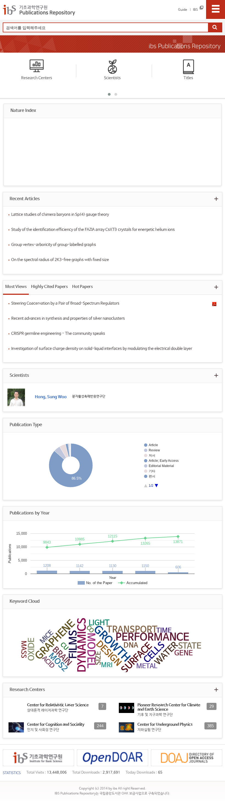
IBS (195, 10)
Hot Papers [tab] (82, 286)
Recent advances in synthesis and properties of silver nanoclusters (68, 318)
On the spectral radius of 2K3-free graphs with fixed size (60, 259)
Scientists (112, 78)
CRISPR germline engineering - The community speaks (58, 333)
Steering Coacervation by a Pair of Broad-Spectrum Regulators (65, 303)
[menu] (215, 9)
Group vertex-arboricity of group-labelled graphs (53, 244)
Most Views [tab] (16, 286)
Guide (182, 10)
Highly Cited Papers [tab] (49, 286)
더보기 (216, 199)
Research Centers (36, 78)
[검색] (215, 27)
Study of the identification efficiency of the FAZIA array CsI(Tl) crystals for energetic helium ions (93, 229)
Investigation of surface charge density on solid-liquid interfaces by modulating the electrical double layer (101, 348)
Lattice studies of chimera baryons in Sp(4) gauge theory (60, 214)
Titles (188, 78)
